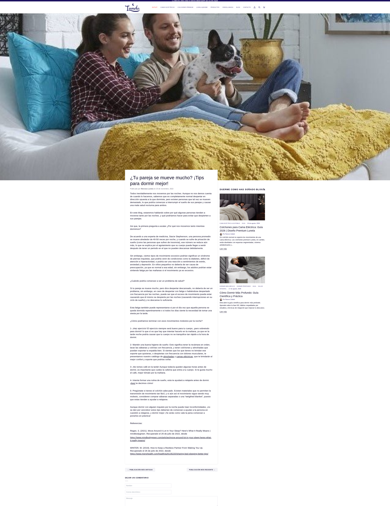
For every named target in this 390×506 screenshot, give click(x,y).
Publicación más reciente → (202, 470)
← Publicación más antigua (140, 470)
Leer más (223, 249)
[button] (215, 7)
